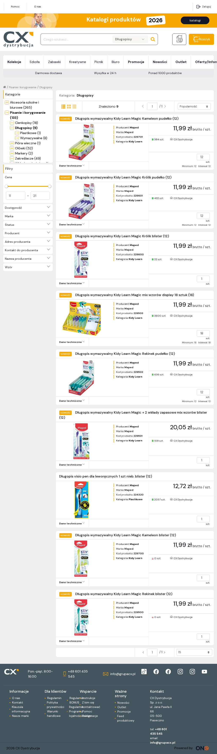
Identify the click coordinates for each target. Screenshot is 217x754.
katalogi (195, 20)
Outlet (121, 707)
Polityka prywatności (55, 705)
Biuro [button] (116, 62)
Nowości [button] (160, 62)
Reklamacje (90, 716)
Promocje (124, 711)
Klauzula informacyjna (21, 709)
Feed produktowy (125, 718)
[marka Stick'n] (168, 671)
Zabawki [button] (54, 62)
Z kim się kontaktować (91, 705)
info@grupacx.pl (162, 742)
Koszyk (204, 39)
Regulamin (54, 698)
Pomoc (15, 6)
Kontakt (17, 702)
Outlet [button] (181, 62)
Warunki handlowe (54, 713)
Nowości (123, 703)
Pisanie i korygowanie (22, 87)
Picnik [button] (99, 62)
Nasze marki (20, 716)
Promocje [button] (136, 62)
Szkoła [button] (35, 62)
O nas (37, 6)
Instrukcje (88, 698)
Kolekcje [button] (14, 62)
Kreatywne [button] (77, 62)
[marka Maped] (144, 671)
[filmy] (204, 671)
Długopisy (45, 87)
